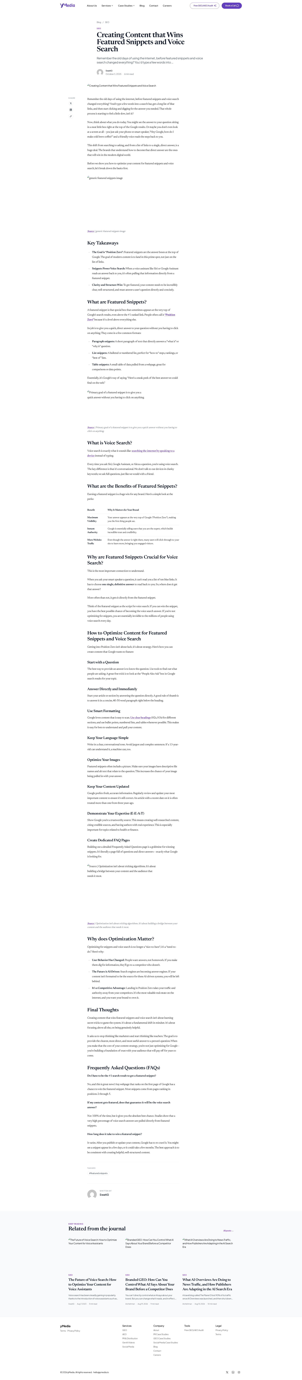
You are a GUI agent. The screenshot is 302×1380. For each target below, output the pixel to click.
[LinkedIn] (233, 1372)
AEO (124, 1334)
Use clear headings (140, 717)
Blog (142, 5)
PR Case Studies (161, 1334)
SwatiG (109, 70)
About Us (92, 5)
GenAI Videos (128, 1342)
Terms (63, 1330)
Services (106, 5)
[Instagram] (239, 1372)
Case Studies (125, 5)
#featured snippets (98, 1173)
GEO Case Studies (162, 1338)
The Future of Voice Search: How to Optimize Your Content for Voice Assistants (92, 1284)
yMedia (65, 1326)
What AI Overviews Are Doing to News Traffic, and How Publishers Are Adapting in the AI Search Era (207, 1284)
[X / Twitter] (227, 1372)
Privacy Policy (73, 1330)
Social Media (128, 1346)
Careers (167, 5)
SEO (107, 22)
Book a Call (230, 5)
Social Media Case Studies (165, 1342)
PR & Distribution (130, 1338)
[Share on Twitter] (70, 103)
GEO (124, 1330)
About (156, 1330)
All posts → (228, 1230)
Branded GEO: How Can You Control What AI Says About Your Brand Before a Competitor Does (149, 1284)
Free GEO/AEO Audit (203, 5)
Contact (153, 5)
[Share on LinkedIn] (70, 109)
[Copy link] (70, 116)
